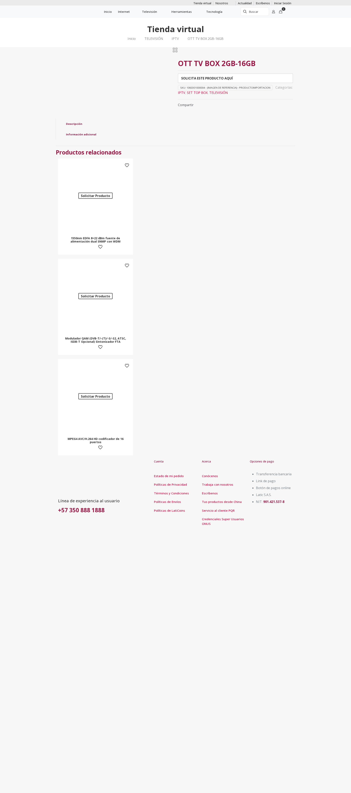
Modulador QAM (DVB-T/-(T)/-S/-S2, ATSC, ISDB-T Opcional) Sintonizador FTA (95, 340)
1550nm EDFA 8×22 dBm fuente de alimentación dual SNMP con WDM (95, 239)
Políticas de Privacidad (170, 484)
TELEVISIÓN (153, 38)
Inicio (132, 38)
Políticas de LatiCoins (169, 510)
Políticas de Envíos (167, 502)
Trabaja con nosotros (217, 484)
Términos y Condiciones (171, 493)
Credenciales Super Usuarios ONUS (223, 521)
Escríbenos (210, 493)
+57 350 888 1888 (81, 510)
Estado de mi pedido (169, 476)
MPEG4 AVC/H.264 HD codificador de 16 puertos (96, 440)
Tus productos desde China (222, 502)
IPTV (175, 38)
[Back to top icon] (331, 784)
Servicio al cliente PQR (218, 510)
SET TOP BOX (197, 92)
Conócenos (210, 476)
